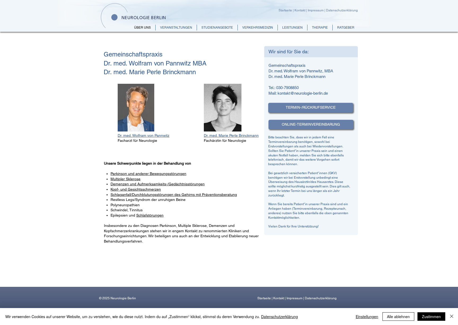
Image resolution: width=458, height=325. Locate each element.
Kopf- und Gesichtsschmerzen (136, 189)
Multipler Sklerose (125, 179)
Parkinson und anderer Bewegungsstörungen (148, 174)
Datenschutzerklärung (342, 10)
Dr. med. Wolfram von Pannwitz (143, 135)
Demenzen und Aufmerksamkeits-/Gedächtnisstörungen (158, 184)
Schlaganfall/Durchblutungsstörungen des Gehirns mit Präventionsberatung (174, 194)
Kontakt (300, 10)
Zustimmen (431, 316)
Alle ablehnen (398, 316)
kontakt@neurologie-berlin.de (303, 93)
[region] (311, 143)
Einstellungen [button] (367, 316)
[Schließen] (451, 316)
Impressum (316, 10)
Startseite (286, 10)
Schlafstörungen (150, 215)
